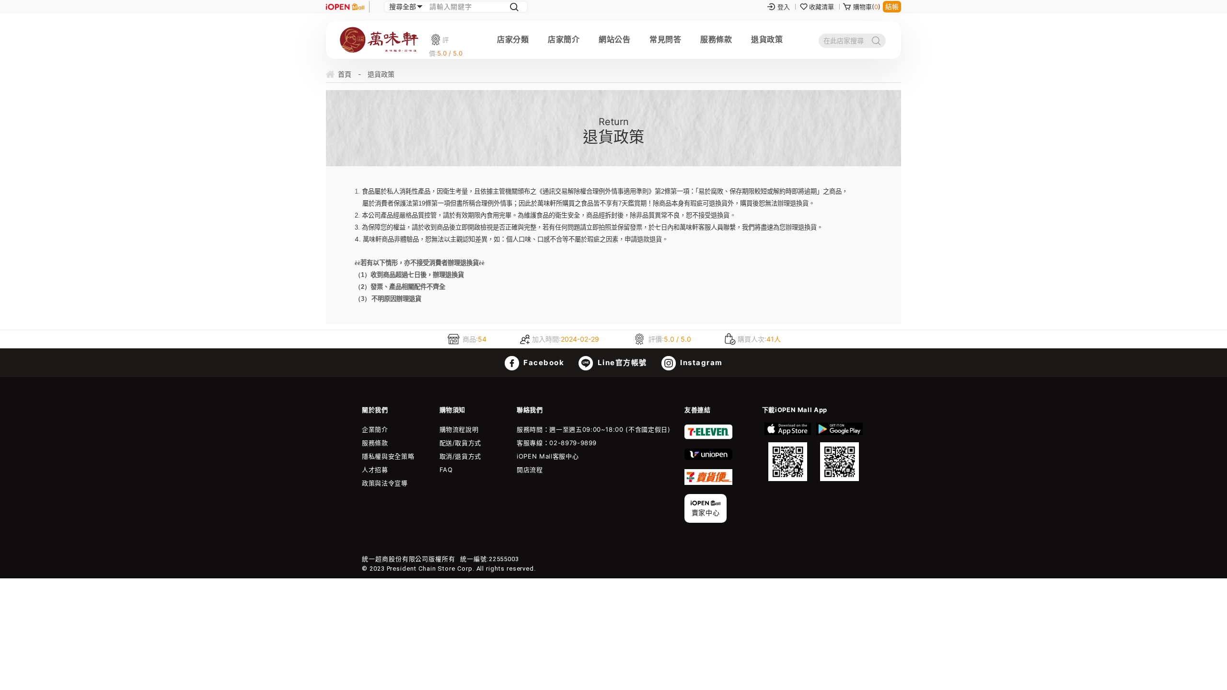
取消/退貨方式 (461, 456)
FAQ (446, 469)
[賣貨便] (708, 482)
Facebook (543, 362)
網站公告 (614, 39)
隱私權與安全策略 (388, 456)
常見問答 (665, 39)
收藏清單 (821, 7)
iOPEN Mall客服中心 (548, 456)
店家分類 (513, 39)
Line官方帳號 (621, 362)
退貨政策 (767, 39)
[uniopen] (708, 457)
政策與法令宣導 (385, 483)
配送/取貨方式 (461, 443)
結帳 (892, 6)
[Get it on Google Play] (839, 452)
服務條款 (716, 39)
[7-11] (708, 437)
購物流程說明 (459, 429)
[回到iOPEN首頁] (345, 6)
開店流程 (530, 469)
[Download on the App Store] (788, 452)
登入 (783, 7)
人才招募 (375, 469)
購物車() (866, 7)
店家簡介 (563, 39)
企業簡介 (375, 429)
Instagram (700, 362)
